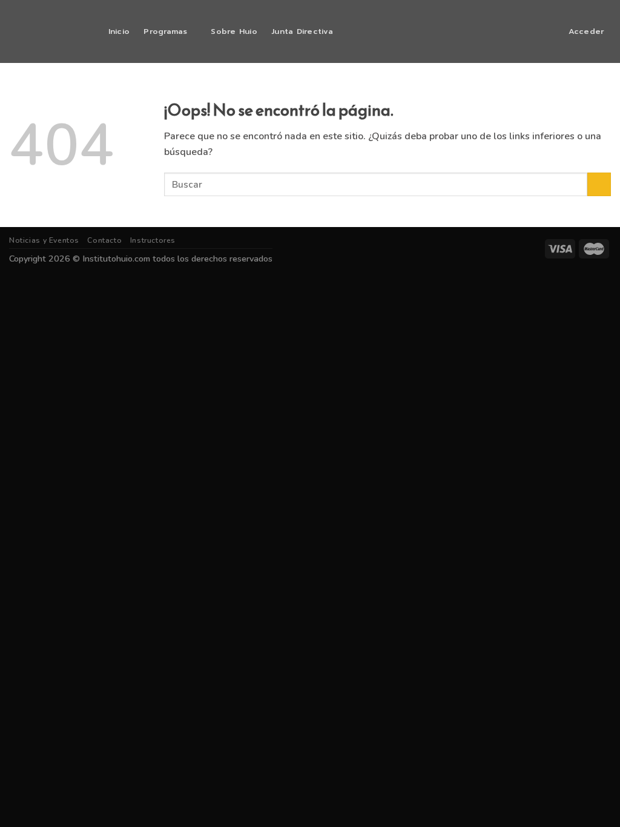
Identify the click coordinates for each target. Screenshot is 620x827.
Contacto (104, 240)
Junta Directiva (302, 31)
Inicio (119, 31)
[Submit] (599, 184)
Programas (165, 31)
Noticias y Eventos (44, 240)
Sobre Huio (234, 31)
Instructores (153, 240)
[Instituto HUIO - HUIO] (46, 31)
